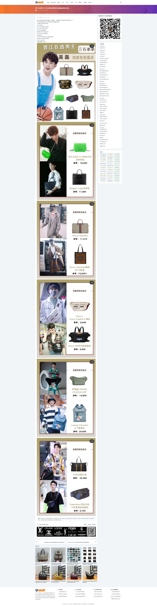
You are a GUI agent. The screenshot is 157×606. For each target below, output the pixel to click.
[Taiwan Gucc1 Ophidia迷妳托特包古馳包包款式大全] (42, 555)
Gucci (38, 10)
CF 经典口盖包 (102, 60)
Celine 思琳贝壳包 (116, 158)
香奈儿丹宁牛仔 (110, 175)
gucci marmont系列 (110, 171)
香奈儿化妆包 (117, 175)
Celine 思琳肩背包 (103, 158)
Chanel (101, 50)
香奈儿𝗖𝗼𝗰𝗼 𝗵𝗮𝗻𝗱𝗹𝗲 (117, 181)
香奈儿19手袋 (103, 173)
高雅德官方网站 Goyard (115, 598)
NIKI (100, 137)
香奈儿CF (110, 173)
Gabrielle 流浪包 (103, 62)
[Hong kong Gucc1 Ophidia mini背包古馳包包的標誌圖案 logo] (58, 555)
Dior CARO (116, 163)
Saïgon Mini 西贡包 (103, 91)
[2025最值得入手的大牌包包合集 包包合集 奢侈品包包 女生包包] (74, 555)
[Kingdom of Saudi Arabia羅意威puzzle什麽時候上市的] (74, 573)
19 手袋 (101, 52)
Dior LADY (116, 165)
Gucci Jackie (103, 171)
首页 (48, 2)
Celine (101, 46)
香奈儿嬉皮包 (117, 177)
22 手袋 (101, 56)
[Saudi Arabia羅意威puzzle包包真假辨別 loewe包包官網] (58, 573)
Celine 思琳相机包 (116, 156)
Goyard (101, 83)
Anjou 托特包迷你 (103, 87)
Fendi (101, 81)
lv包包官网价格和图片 (63, 596)
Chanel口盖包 (117, 160)
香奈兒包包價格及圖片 (43, 524)
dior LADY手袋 (103, 167)
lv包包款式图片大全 (62, 591)
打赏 (86, 524)
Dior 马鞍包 (103, 169)
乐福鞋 (101, 112)
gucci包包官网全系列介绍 (80, 596)
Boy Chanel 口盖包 (103, 58)
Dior (100, 69)
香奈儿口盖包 (110, 177)
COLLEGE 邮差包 (103, 131)
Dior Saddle (102, 77)
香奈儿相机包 (103, 181)
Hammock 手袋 (103, 118)
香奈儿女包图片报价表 (98, 596)
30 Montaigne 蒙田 (103, 70)
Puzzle (101, 120)
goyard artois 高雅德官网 (115, 596)
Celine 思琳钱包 (110, 160)
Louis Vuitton (53, 2)
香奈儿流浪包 (117, 179)
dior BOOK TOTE (103, 164)
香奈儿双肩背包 (103, 177)
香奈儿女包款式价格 (98, 591)
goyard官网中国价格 (116, 591)
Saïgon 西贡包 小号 (103, 93)
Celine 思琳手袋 (103, 156)
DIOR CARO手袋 (103, 165)
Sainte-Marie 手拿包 (103, 95)
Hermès (101, 104)
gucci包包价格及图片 (80, 591)
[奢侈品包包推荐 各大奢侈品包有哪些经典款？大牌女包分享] (90, 555)
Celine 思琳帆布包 (116, 154)
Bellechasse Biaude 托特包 (105, 89)
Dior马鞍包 (109, 169)
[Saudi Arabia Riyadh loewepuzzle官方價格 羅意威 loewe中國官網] (42, 573)
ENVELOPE (102, 133)
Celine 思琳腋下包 (110, 158)
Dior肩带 (117, 167)
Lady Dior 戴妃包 (103, 79)
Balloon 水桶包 (102, 116)
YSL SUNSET (102, 141)
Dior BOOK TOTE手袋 (110, 164)
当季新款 (101, 64)
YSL (76, 2)
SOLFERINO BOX (103, 139)
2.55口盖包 (102, 54)
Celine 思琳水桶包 (110, 156)
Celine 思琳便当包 (110, 154)
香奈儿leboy (117, 173)
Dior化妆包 (109, 167)
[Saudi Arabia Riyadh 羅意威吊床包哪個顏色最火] (90, 573)
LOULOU (101, 135)
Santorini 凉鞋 (102, 110)
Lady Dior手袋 (117, 171)
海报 (90, 524)
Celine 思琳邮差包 (103, 160)
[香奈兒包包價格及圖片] (36, 10)
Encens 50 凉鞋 (103, 108)
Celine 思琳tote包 (103, 154)
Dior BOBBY (110, 161)
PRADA (85, 2)
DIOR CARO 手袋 (110, 165)
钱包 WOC (102, 66)
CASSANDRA (102, 129)
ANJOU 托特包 (102, 85)
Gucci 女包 (102, 102)
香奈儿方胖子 (110, 179)
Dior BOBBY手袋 (117, 162)
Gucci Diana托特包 (117, 169)
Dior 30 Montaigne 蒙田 (103, 162)
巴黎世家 (101, 146)
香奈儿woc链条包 (103, 175)
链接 (94, 524)
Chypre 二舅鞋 (102, 106)
